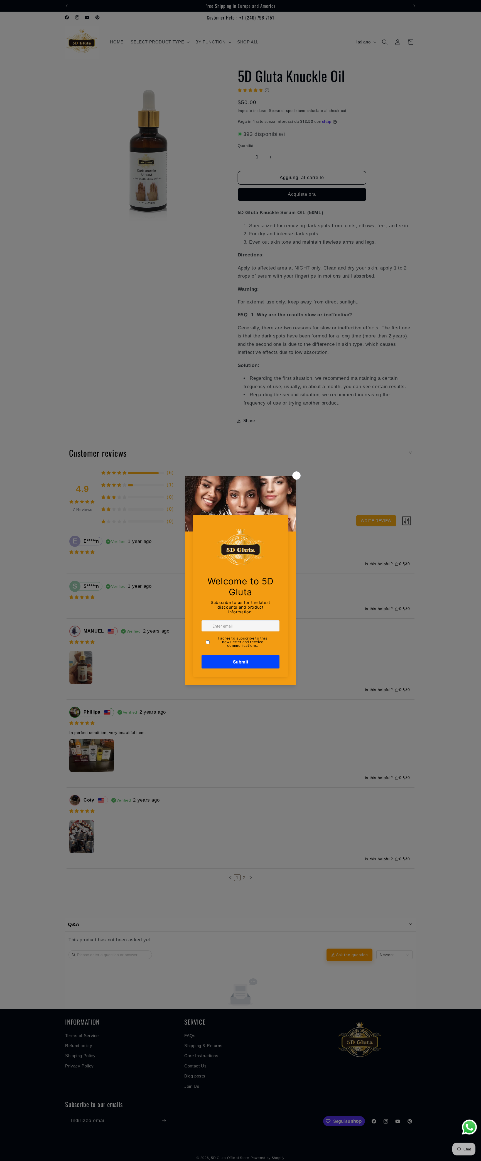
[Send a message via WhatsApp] (469, 1127)
